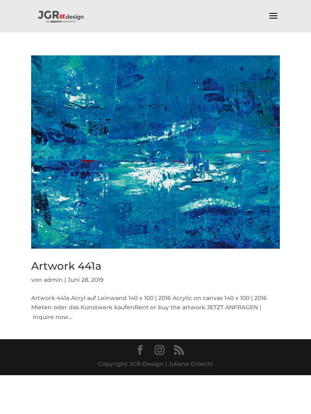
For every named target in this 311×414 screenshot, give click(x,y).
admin (53, 279)
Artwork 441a (66, 266)
